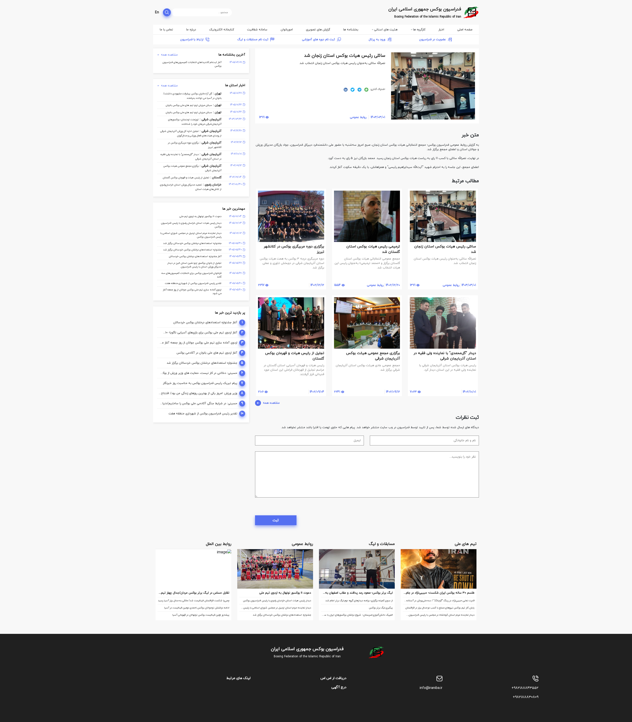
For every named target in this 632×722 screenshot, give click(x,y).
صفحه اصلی (464, 30)
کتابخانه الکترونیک (221, 30)
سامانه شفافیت (257, 30)
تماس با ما (166, 30)
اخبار (441, 30)
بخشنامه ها (350, 30)
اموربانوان (287, 30)
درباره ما (191, 30)
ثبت (276, 520)
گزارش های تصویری (318, 30)
